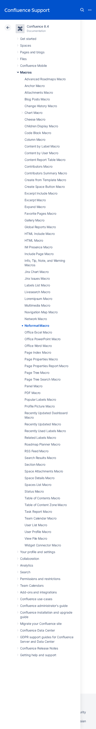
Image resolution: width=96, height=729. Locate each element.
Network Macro (36, 319)
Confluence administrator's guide (44, 606)
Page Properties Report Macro (46, 366)
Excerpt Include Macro (41, 193)
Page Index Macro (38, 352)
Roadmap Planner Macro (42, 444)
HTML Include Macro (40, 234)
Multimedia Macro (37, 305)
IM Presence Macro (38, 247)
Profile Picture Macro (40, 406)
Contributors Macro (38, 166)
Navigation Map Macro (41, 312)
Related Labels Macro (40, 437)
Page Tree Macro (37, 372)
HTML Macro (34, 240)
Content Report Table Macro (45, 160)
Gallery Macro (34, 220)
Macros (26, 72)
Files (23, 59)
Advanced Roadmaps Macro (45, 79)
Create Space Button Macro (45, 186)
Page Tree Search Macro (42, 379)
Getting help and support (38, 655)
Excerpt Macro (35, 200)
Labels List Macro (37, 285)
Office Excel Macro (38, 332)
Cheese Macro (35, 119)
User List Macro (36, 525)
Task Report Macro (38, 511)
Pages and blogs (32, 52)
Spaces (25, 45)
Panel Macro (33, 386)
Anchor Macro (35, 86)
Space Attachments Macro (44, 471)
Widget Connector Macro (43, 545)
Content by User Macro (41, 153)
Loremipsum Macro (38, 299)
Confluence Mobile (33, 65)
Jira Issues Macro (37, 278)
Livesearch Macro (37, 292)
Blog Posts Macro (37, 99)
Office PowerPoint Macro (43, 339)
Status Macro (34, 491)
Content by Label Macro (42, 146)
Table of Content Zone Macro (46, 505)
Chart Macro (33, 113)
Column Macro (35, 139)
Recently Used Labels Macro (45, 431)
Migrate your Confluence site (41, 623)
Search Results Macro (40, 458)
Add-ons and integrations (38, 592)
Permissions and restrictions (40, 579)
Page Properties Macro (41, 359)
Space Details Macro (39, 478)
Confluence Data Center (37, 630)
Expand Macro (35, 207)
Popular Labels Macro (40, 399)
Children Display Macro (41, 126)
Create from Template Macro (45, 180)
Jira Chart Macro (37, 272)
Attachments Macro (39, 92)
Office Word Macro (38, 346)
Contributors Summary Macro (46, 173)
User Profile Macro (38, 532)
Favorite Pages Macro (40, 213)
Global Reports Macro (40, 227)
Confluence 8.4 (38, 26)
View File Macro (36, 538)
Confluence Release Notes (39, 648)
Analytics (26, 565)
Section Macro (35, 464)
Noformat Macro (37, 325)
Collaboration (29, 558)
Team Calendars (32, 585)
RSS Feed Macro (36, 451)
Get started (28, 39)
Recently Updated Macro (43, 424)
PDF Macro (32, 393)
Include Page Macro (39, 254)
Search (82, 9)
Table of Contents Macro (42, 498)
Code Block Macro (38, 133)
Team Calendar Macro (40, 518)
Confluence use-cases (36, 599)
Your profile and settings (37, 552)
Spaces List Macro (38, 485)
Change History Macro (41, 106)
